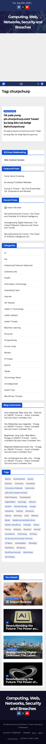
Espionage (22, 502)
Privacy (8, 529)
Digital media (10, 502)
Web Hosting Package (14, 160)
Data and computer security (16, 493)
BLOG (34, 733)
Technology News (12, 377)
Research (27, 529)
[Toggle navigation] (21, 83)
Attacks (8, 479)
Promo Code (10, 346)
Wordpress (21, 548)
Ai (5, 253)
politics (36, 525)
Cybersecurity (10, 271)
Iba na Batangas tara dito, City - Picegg (22, 458)
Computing (30, 484)
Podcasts (27, 525)
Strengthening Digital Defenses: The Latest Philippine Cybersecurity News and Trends (21, 225)
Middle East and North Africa (24, 520)
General (8, 506)
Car (6, 259)
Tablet (7, 371)
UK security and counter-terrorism (18, 539)
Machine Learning (12, 327)
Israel (27, 516)
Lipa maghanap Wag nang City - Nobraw (23, 412)
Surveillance (10, 534)
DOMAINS (26, 733)
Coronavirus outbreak (13, 488)
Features (32, 502)
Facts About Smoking (14, 176)
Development (25, 497)
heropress (29, 511)
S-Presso (8, 359)
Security (37, 529)
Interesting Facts (11, 290)
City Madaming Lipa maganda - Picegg (21, 424)
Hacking (19, 511)
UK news (33, 534)
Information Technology (15, 284)
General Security (20, 506)
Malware (34, 516)
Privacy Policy (13, 739)
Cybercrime (29, 488)
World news (28, 552)
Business (8, 484)
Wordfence (9, 548)
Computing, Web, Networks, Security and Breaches (23, 22)
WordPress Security (13, 552)
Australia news (19, 479)
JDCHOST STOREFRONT (12, 733)
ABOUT (40, 733)
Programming (10, 340)
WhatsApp (33, 543)
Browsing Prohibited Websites (17, 182)
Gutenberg (9, 511)
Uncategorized (9, 111)
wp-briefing (10, 557)
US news (8, 543)
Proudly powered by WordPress (15, 724)
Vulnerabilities (20, 543)
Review (7, 352)
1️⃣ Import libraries (12, 207)
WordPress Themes (13, 396)
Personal (8, 334)
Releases (17, 529)
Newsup (37, 724)
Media (7, 520)
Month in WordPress (13, 525)
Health (7, 278)
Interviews (18, 516)
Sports (7, 365)
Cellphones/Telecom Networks (18, 265)
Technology (22, 534)
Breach (30, 479)
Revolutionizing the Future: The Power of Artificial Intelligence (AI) (23, 682)
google (33, 506)
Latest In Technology (14, 309)
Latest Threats (10, 321)
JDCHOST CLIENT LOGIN (29, 738)
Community (19, 484)
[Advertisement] (23, 57)
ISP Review (9, 303)
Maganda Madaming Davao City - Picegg (22, 447)
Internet (8, 296)
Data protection (11, 497)
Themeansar (22, 727)
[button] (38, 84)
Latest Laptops (11, 315)
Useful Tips (9, 390)
